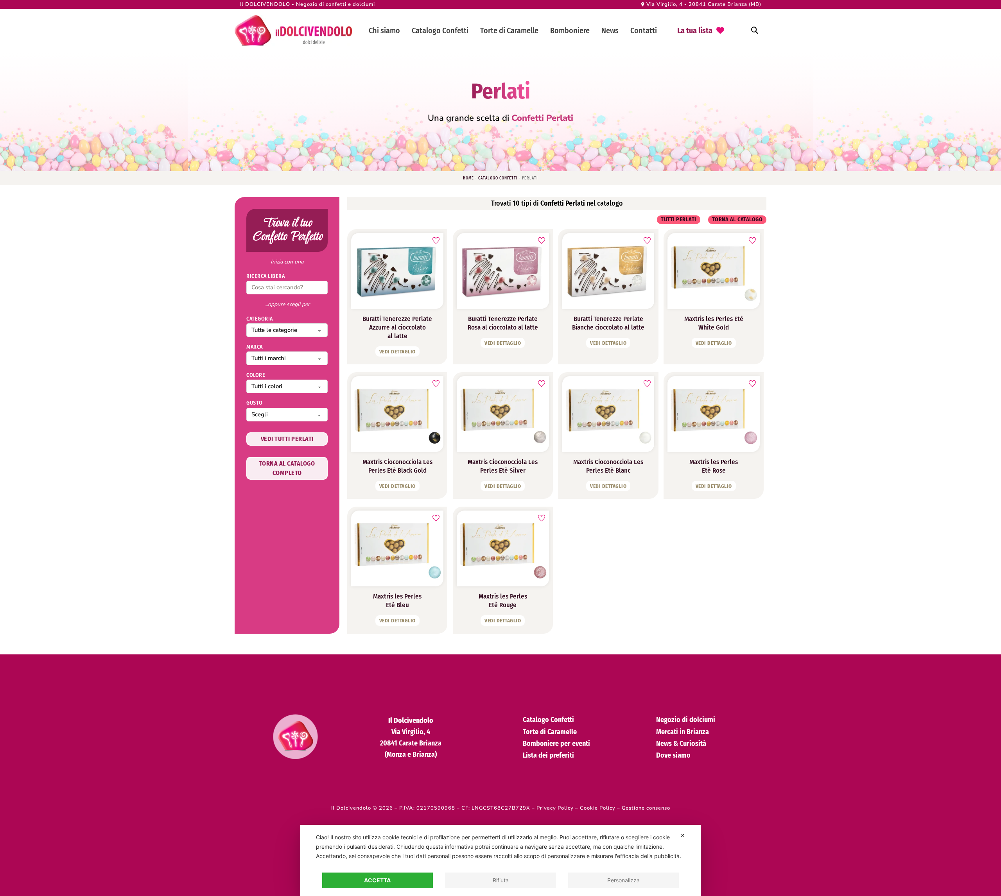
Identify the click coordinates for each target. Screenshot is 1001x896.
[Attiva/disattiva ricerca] (754, 30)
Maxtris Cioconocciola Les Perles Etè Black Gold (397, 466)
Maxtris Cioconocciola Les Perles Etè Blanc (608, 466)
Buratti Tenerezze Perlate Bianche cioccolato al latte (608, 323)
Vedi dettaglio (397, 352)
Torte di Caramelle (509, 30)
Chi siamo (384, 30)
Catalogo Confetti (440, 30)
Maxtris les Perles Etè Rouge (503, 600)
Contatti (643, 30)
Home (468, 178)
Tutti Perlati (678, 219)
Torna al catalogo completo (287, 468)
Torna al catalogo (737, 219)
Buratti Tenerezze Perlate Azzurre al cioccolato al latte (397, 327)
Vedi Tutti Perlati (287, 439)
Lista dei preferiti (548, 755)
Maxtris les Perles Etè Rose (713, 466)
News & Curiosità (681, 743)
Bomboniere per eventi (556, 743)
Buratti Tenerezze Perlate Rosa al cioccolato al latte (503, 323)
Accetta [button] (377, 880)
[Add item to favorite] (436, 240)
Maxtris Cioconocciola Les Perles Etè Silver (503, 466)
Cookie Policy (597, 808)
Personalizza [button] (623, 880)
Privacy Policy (555, 808)
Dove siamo (673, 755)
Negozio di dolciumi (685, 719)
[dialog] (500, 860)
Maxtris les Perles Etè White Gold (713, 323)
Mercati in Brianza (682, 732)
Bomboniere (570, 30)
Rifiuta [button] (501, 880)
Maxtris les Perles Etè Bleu (397, 600)
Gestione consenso (646, 808)
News (610, 30)
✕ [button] (682, 835)
